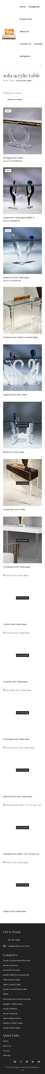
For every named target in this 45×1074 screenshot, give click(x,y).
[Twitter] (33, 1062)
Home (5, 81)
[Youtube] (39, 1062)
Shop (12, 81)
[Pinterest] (27, 1062)
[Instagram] (21, 1062)
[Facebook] (15, 1062)
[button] (23, 131)
